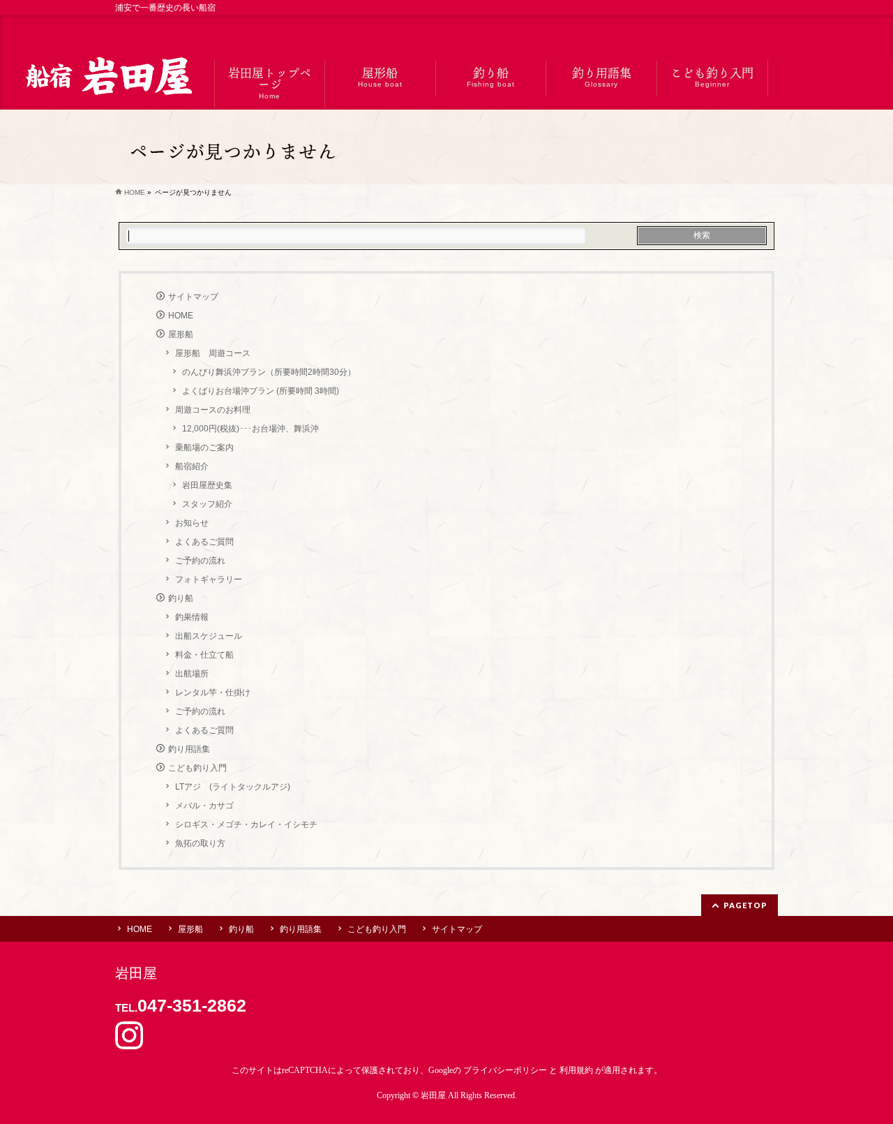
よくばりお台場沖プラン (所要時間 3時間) (260, 391)
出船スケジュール (208, 636)
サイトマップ (193, 297)
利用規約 (576, 1070)
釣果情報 (192, 617)
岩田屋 (433, 1095)
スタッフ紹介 (207, 504)
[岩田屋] (107, 78)
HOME (180, 315)
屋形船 (180, 334)
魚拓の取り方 (200, 843)
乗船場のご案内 (204, 447)
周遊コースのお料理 (212, 410)
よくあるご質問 (204, 542)
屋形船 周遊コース (212, 353)
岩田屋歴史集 (207, 485)
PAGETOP (745, 905)
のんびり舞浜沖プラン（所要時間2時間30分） (269, 372)
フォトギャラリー (208, 579)
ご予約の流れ (200, 560)
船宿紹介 (192, 466)
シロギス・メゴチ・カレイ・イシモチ (246, 824)
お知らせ (192, 523)
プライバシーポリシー (505, 1070)
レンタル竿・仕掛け (212, 692)
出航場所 (192, 674)
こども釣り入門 (197, 768)
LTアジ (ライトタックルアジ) (232, 787)
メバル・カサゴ (204, 806)
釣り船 (180, 598)
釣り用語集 (189, 749)
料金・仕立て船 (204, 655)
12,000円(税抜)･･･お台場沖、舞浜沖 (250, 429)
